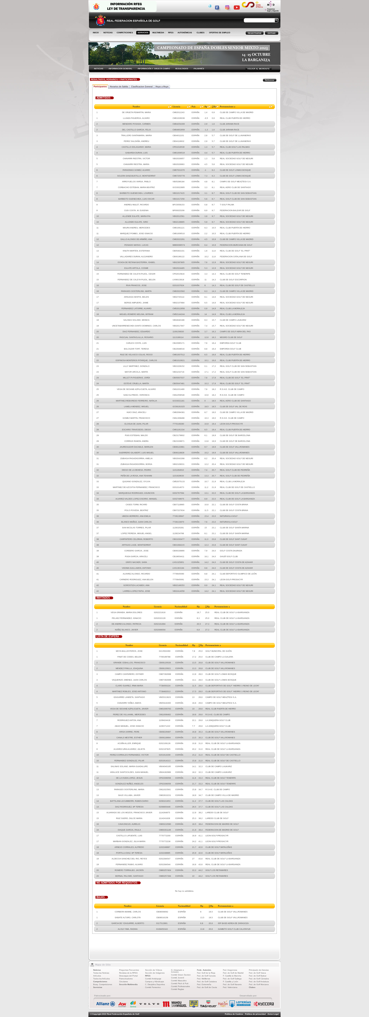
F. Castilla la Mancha (232, 976)
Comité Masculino (179, 981)
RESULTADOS (181, 68)
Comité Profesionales (180, 986)
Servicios (97, 987)
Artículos (97, 976)
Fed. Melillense (203, 979)
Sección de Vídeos (153, 970)
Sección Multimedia (128, 984)
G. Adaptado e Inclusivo (177, 971)
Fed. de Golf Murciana (259, 984)
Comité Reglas (177, 989)
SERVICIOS (142, 33)
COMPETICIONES (125, 33)
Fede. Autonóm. (204, 970)
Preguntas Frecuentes (129, 970)
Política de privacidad (255, 1014)
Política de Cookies (234, 1014)
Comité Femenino (153, 987)
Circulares (123, 981)
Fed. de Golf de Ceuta (207, 987)
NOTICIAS (107, 33)
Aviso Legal (273, 1014)
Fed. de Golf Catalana (207, 981)
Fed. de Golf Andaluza (259, 981)
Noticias (97, 970)
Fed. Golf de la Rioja (206, 973)
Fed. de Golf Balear (257, 976)
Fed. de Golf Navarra (232, 984)
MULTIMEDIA (157, 33)
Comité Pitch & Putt (179, 983)
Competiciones (100, 981)
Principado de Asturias (259, 970)
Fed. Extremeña (204, 984)
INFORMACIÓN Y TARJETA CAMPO (154, 68)
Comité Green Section (181, 975)
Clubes (252, 987)
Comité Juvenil (177, 978)
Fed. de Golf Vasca (257, 973)
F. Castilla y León (230, 981)
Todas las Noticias (101, 973)
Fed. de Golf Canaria (206, 976)
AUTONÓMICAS (185, 33)
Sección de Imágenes (155, 973)
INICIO (96, 33)
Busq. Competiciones (102, 984)
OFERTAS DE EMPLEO (219, 33)
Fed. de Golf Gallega (232, 979)
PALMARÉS (199, 68)
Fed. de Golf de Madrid (233, 973)
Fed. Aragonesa (230, 970)
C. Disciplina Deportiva (155, 984)
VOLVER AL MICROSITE (258, 69)
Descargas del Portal (128, 976)
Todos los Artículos (101, 979)
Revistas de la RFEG (128, 973)
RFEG (170, 33)
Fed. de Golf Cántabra (259, 979)
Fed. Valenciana (230, 987)
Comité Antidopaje (153, 979)
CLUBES (200, 33)
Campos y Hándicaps (154, 981)
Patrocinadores (126, 979)
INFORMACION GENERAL (120, 68)
